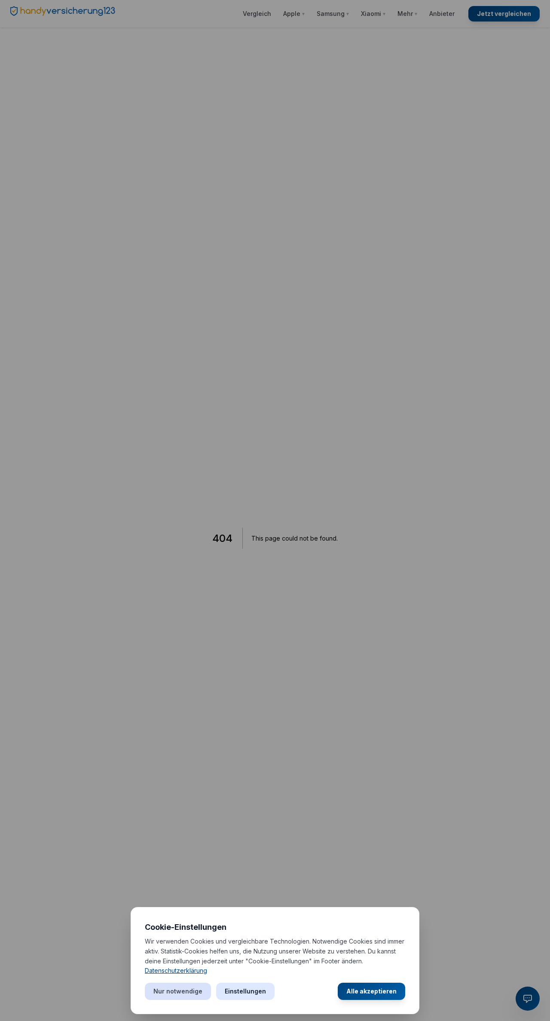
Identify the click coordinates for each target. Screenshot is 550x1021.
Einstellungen (245, 991)
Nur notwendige (177, 991)
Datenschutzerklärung (176, 970)
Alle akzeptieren (371, 991)
